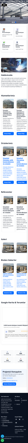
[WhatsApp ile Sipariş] (2, 440)
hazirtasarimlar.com (6, 438)
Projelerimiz (24, 401)
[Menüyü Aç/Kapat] (25, 5)
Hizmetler (17, 400)
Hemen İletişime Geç (9, 384)
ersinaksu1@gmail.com (12, 1)
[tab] (12, 22)
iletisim (18, 404)
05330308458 (3, 1)
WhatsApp (5, 425)
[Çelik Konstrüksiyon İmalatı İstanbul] (4, 6)
